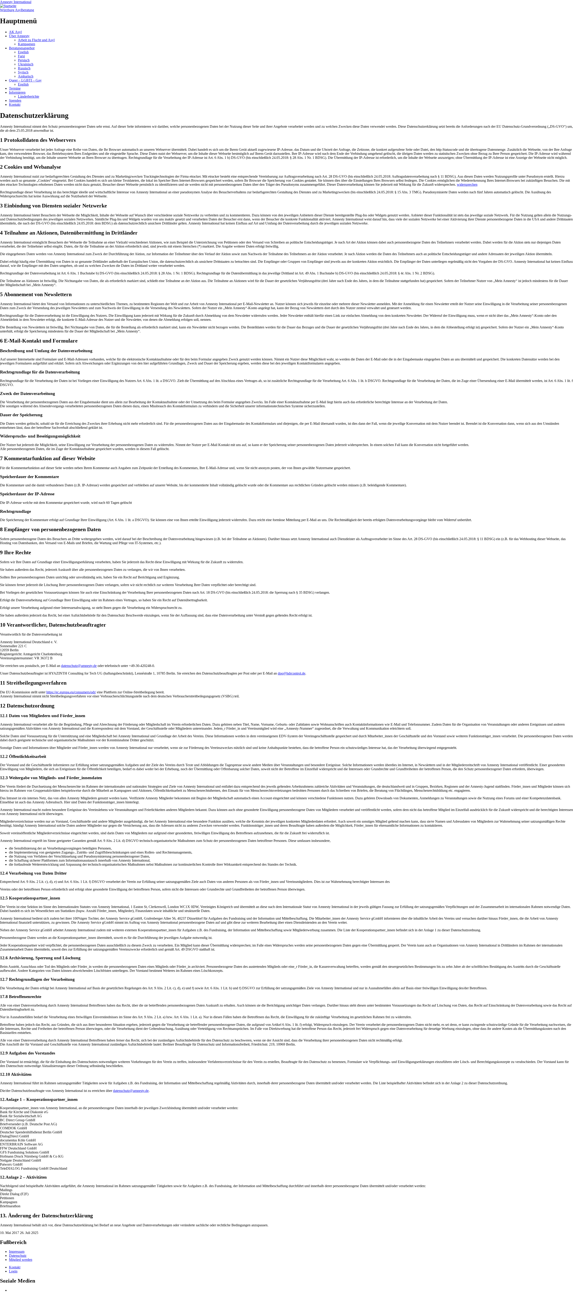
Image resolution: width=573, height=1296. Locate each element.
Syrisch (23, 72)
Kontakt (14, 104)
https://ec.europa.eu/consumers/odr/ (71, 692)
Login (13, 1271)
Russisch (24, 68)
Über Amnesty (19, 36)
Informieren (17, 92)
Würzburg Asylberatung (17, 10)
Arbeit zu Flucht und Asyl (36, 40)
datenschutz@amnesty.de (79, 666)
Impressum (16, 1251)
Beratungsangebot (21, 48)
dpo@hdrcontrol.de (291, 673)
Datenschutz (17, 1255)
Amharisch (25, 76)
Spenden (15, 100)
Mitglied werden (20, 1259)
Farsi (21, 56)
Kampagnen (26, 44)
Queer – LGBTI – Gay (25, 80)
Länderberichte (28, 96)
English (23, 52)
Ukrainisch (25, 64)
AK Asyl (15, 32)
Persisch (24, 60)
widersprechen (467, 184)
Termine (15, 88)
